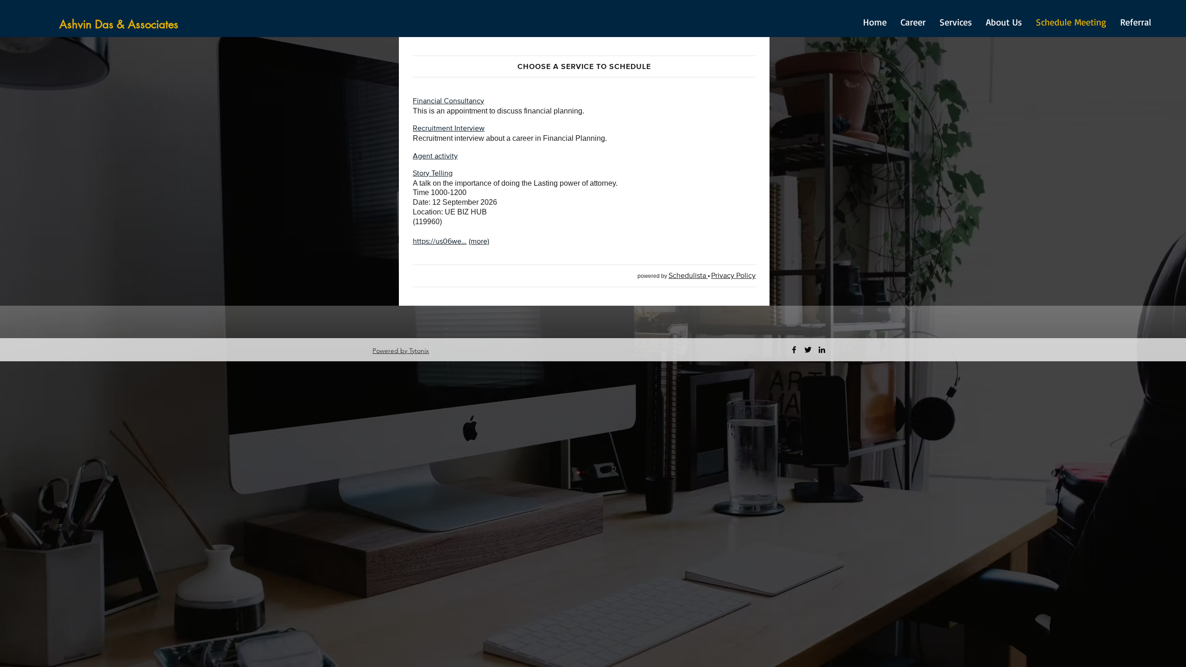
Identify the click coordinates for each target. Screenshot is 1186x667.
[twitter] (808, 349)
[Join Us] (410, 351)
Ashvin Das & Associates (118, 24)
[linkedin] (821, 349)
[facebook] (794, 349)
